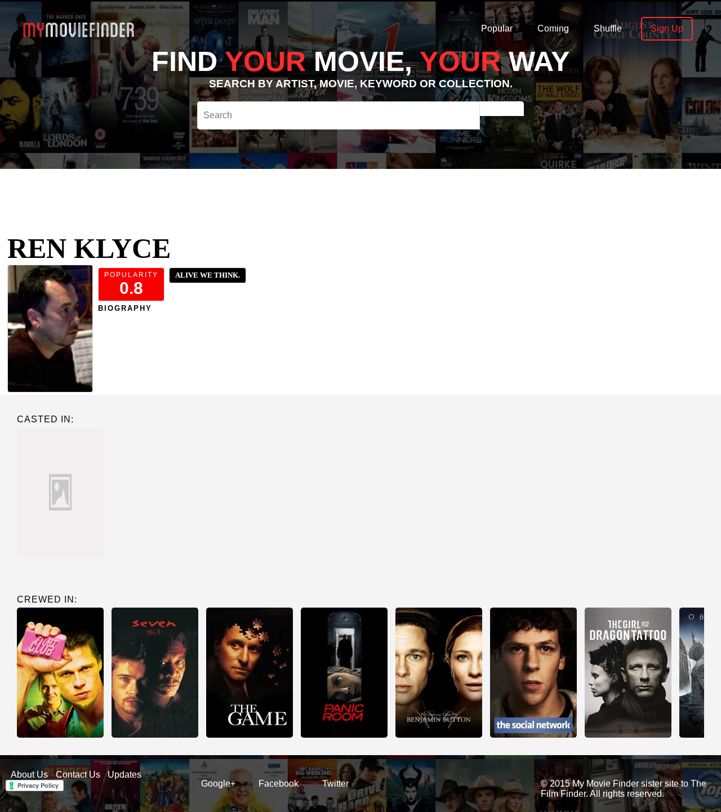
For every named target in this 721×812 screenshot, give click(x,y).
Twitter (335, 783)
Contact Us (78, 774)
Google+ (218, 783)
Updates (124, 774)
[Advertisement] (349, 194)
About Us (29, 774)
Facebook (279, 783)
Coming (553, 28)
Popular (497, 28)
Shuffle (608, 28)
